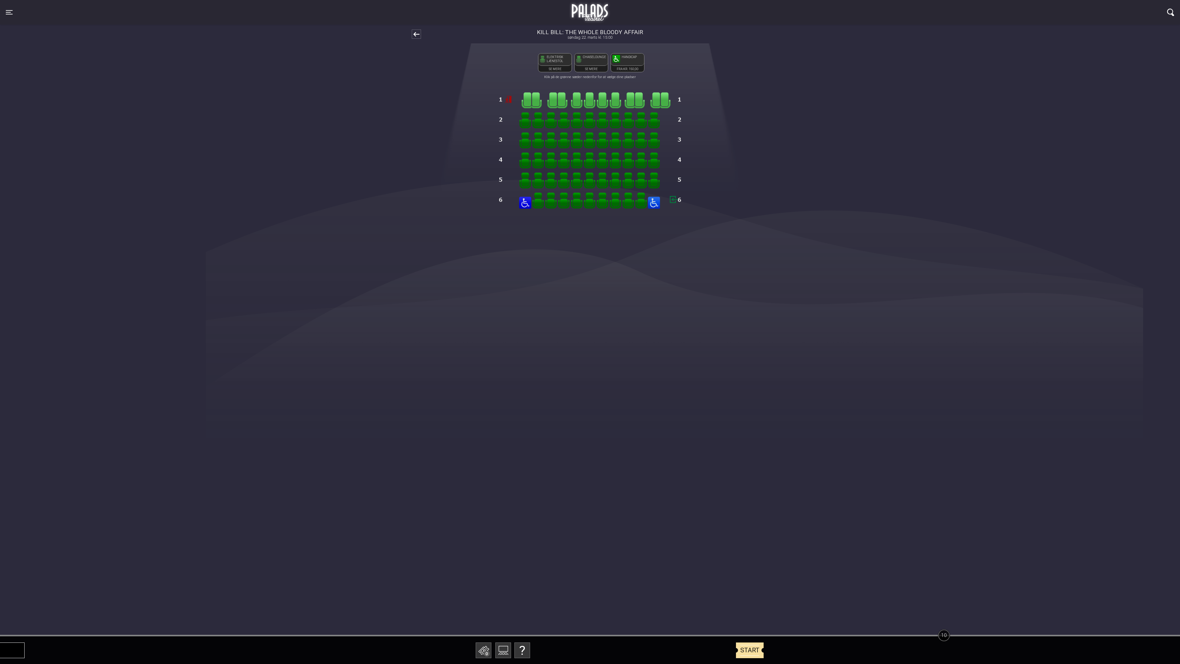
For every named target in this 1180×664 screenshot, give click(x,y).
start (749, 650)
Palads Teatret (590, 8)
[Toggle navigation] (1170, 12)
